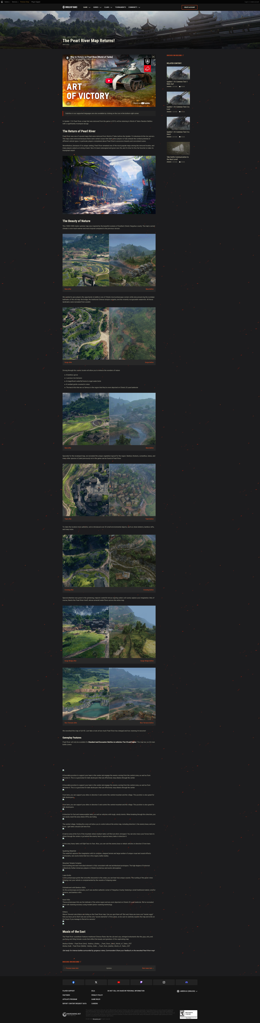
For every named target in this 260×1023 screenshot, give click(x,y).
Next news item (147, 968)
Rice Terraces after (71, 723)
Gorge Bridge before (147, 661)
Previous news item (72, 968)
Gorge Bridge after (70, 661)
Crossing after (69, 590)
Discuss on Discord (174, 55)
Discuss (183, 86)
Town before (149, 519)
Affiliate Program (70, 999)
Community (132, 7)
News (68, 37)
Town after (68, 519)
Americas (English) (187, 991)
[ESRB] (188, 1014)
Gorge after (68, 362)
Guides (95, 7)
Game (85, 7)
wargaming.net (72, 1014)
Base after (68, 289)
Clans (106, 7)
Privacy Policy (97, 995)
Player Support (69, 991)
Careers (94, 1004)
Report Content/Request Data (75, 1004)
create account (254, 2)
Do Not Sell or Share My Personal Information (126, 991)
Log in (246, 2)
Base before (150, 289)
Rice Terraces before (147, 723)
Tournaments (120, 7)
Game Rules (95, 999)
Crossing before (148, 590)
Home (64, 37)
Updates (74, 37)
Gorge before (149, 362)
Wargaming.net (96, 1019)
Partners (66, 995)
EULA (93, 991)
